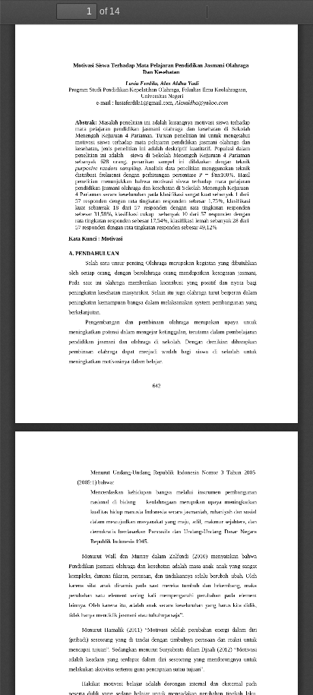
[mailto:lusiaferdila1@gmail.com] (150, 103)
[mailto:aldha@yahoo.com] (207, 103)
